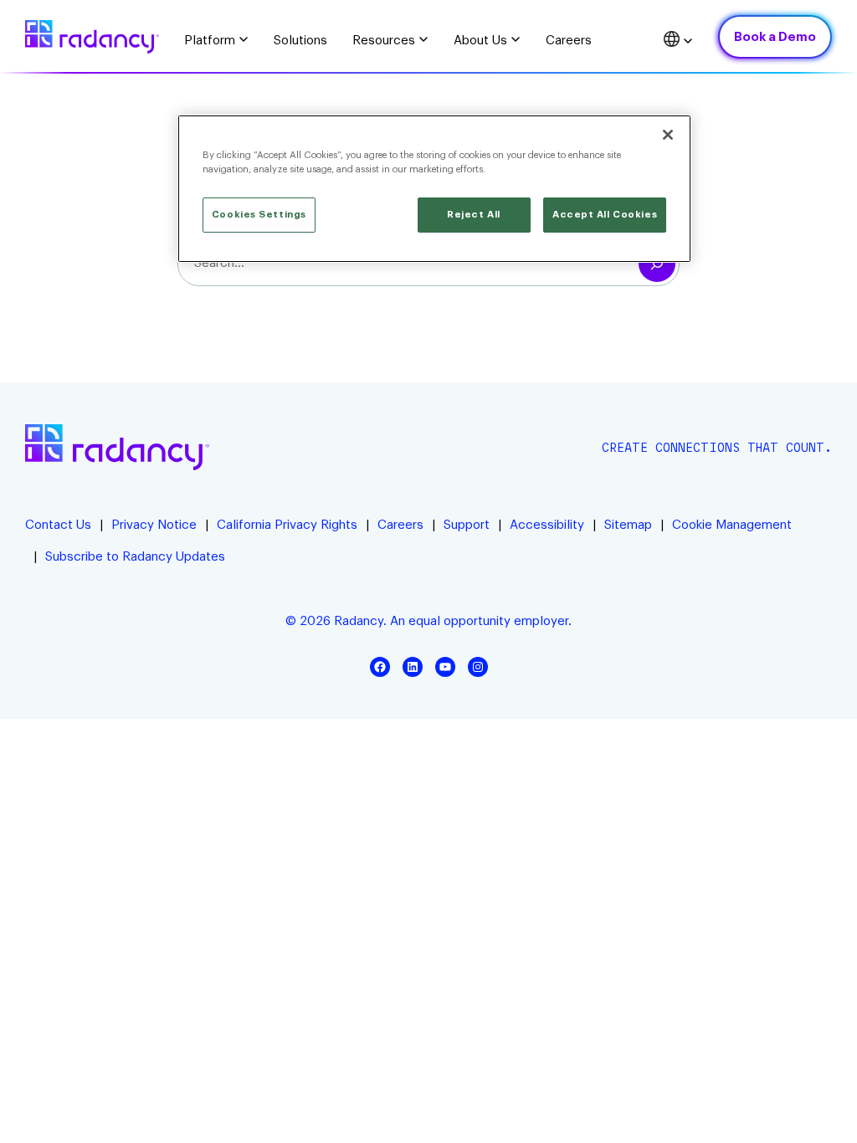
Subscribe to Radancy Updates (135, 557)
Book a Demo (775, 37)
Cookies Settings (259, 214)
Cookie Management (732, 525)
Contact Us (58, 525)
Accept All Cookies (604, 214)
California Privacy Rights (287, 525)
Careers (400, 525)
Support (467, 525)
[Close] (667, 134)
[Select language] (678, 41)
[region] (434, 189)
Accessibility (547, 525)
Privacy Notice (154, 525)
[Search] (657, 263)
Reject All (473, 214)
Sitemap (628, 525)
